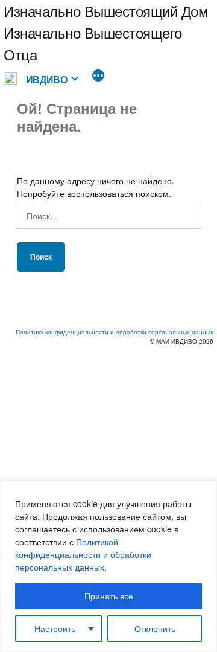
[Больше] (98, 76)
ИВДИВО (47, 79)
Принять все (108, 596)
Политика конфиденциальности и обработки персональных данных (114, 332)
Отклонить (154, 628)
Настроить (54, 628)
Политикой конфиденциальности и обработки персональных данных (83, 554)
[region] (108, 566)
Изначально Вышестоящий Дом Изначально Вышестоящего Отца (106, 32)
